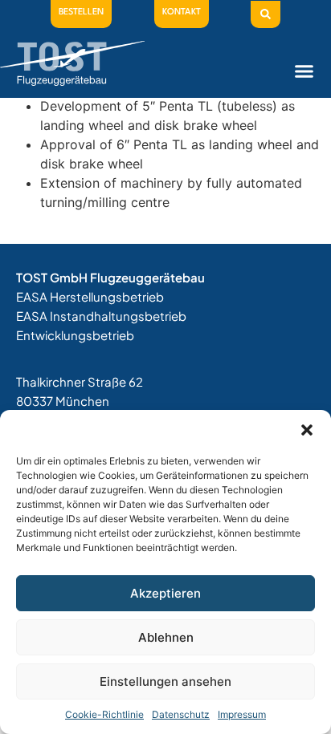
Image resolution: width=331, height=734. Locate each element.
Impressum (242, 714)
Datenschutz (181, 714)
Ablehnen (166, 637)
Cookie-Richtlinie (104, 714)
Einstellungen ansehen (165, 681)
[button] (307, 430)
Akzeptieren (165, 593)
